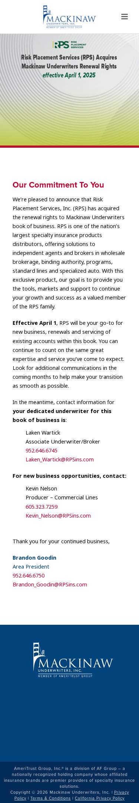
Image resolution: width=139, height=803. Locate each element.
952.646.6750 (28, 576)
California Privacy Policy (100, 798)
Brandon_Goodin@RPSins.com (50, 585)
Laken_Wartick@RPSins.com (60, 460)
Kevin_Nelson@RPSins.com (58, 516)
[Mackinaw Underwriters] (69, 16)
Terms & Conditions (50, 798)
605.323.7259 (41, 507)
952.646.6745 (41, 451)
